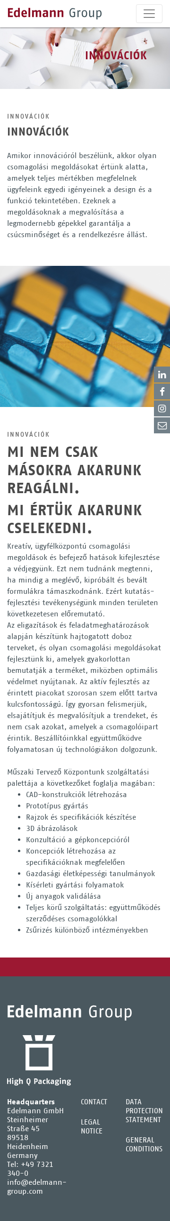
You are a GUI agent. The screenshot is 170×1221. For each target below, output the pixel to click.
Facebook (162, 391)
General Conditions (144, 1144)
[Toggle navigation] (149, 13)
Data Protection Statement (144, 1110)
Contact (162, 425)
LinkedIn (162, 375)
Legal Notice (91, 1126)
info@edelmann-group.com (37, 1187)
